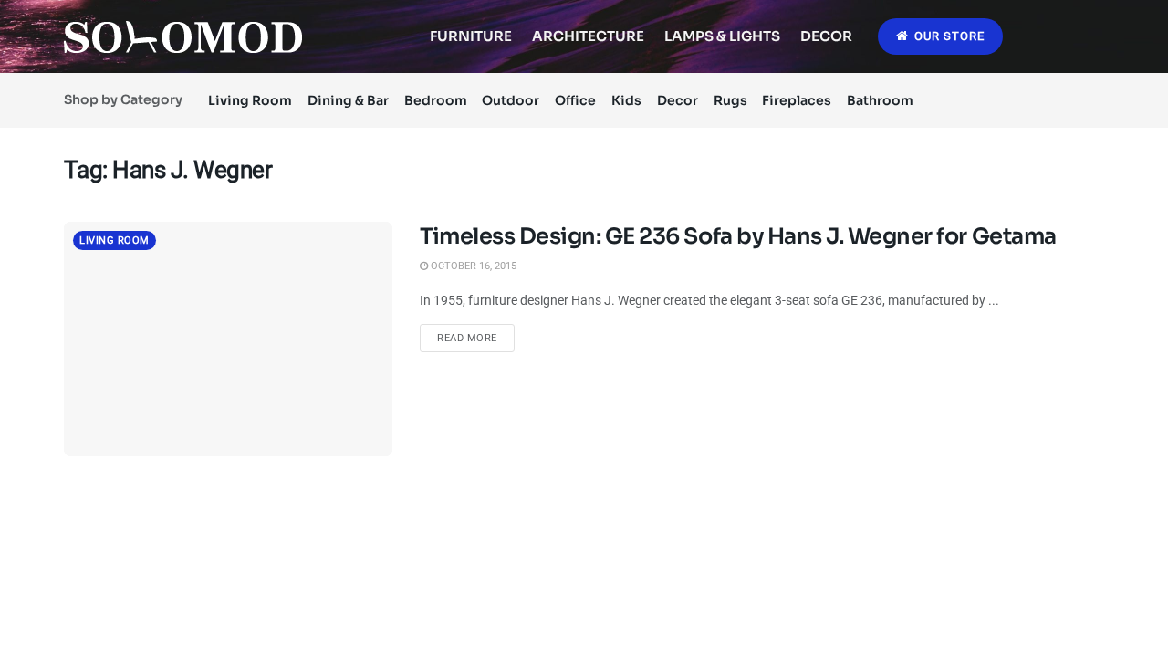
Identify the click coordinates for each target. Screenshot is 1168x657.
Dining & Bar (348, 100)
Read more (476, 337)
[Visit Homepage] (183, 37)
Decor (826, 36)
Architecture (588, 36)
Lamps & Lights (722, 36)
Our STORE (948, 36)
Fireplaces (796, 100)
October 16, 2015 (472, 266)
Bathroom (880, 100)
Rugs (730, 100)
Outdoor (510, 100)
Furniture (471, 36)
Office (575, 100)
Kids (626, 100)
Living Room (250, 100)
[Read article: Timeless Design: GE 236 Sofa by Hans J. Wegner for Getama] (228, 339)
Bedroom (435, 100)
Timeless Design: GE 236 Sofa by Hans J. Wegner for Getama (738, 236)
